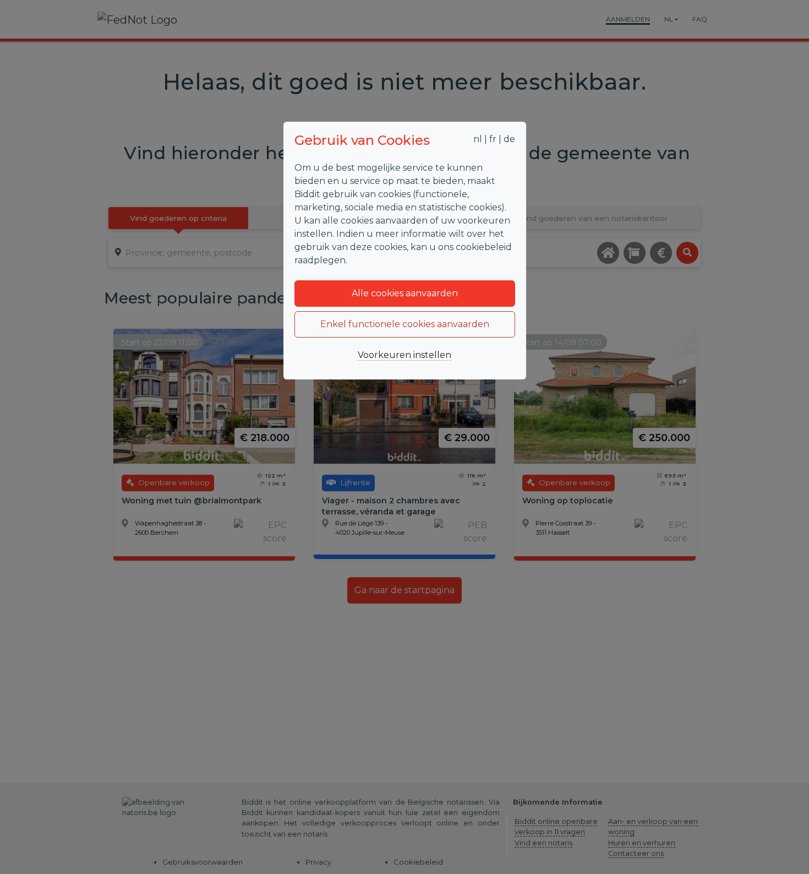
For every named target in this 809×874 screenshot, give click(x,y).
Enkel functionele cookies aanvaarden (404, 324)
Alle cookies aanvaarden (405, 293)
